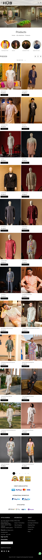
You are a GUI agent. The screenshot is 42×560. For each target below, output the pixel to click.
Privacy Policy (31, 527)
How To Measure (32, 520)
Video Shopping (18, 525)
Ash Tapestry (3, 226)
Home (13, 35)
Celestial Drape (25, 192)
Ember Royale (24, 226)
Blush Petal (24, 158)
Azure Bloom (3, 294)
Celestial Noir (3, 192)
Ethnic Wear (17, 520)
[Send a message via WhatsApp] (39, 553)
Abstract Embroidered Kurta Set (28, 464)
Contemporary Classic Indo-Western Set (8, 430)
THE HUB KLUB (18, 527)
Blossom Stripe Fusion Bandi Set (28, 362)
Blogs (29, 531)
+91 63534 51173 (9, 530)
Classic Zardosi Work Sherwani (27, 430)
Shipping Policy (31, 525)
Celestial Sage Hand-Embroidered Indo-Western (31, 328)
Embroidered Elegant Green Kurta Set (8, 362)
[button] (1, 2)
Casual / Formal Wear (19, 522)
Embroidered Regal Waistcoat (6, 396)
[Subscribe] (11, 543)
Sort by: (14, 56)
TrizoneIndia (30, 557)
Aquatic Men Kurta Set (5, 464)
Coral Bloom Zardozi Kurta (27, 294)
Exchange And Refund (33, 522)
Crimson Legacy (4, 260)
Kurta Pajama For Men (4, 50)
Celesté (2, 158)
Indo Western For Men (25, 50)
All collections (20, 35)
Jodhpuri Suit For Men (36, 50)
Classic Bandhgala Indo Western (28, 396)
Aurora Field (24, 260)
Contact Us (30, 529)
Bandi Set (13, 50)
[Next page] (28, 473)
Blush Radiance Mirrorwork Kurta (7, 328)
